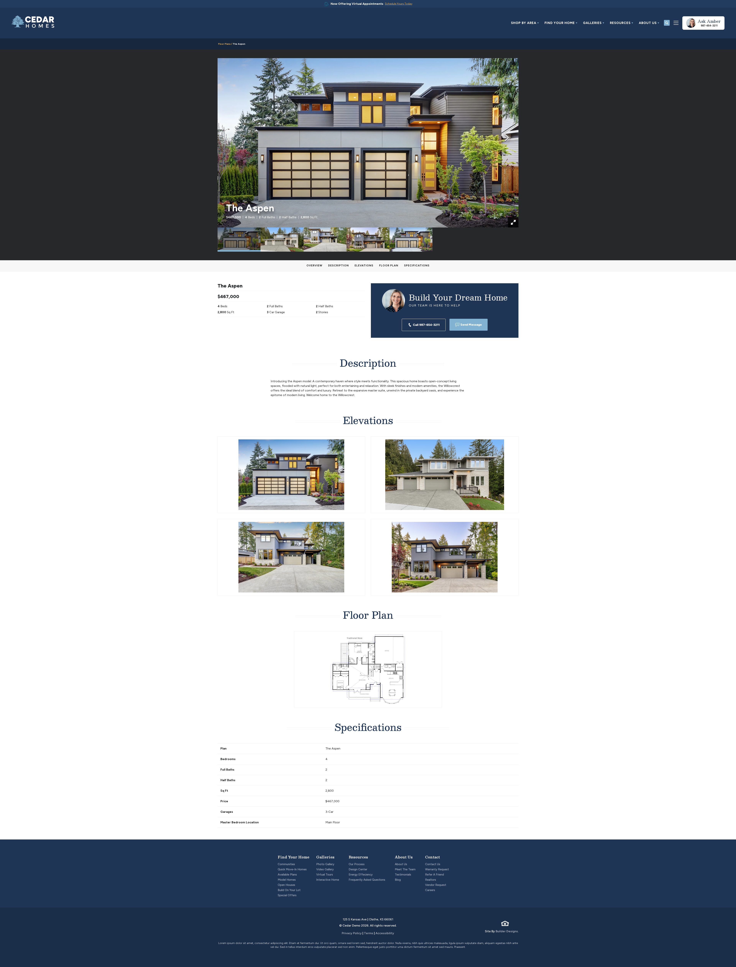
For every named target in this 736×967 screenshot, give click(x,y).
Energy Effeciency (361, 874)
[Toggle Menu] (676, 23)
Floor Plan (388, 265)
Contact (432, 857)
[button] (525, 23)
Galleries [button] (592, 23)
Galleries (325, 857)
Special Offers (287, 895)
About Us (404, 857)
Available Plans (287, 874)
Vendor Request (435, 885)
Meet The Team (405, 869)
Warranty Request (437, 869)
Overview (314, 265)
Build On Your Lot (289, 890)
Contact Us (432, 864)
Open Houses (286, 885)
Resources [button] (620, 23)
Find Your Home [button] (560, 23)
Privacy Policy (352, 933)
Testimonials (403, 874)
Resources (358, 857)
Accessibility (384, 933)
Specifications (417, 265)
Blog (398, 879)
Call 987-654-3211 (426, 325)
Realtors (430, 879)
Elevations (364, 265)
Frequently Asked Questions (367, 879)
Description (338, 265)
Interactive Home (327, 879)
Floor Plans (224, 44)
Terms (368, 933)
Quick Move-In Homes (292, 869)
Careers (430, 890)
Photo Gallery (325, 864)
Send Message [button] (471, 324)
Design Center (358, 869)
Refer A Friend (434, 874)
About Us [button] (648, 23)
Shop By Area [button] (523, 23)
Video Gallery (325, 869)
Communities (286, 864)
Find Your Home (293, 857)
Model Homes (287, 879)
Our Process (357, 864)
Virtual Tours (324, 874)
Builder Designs (507, 931)
